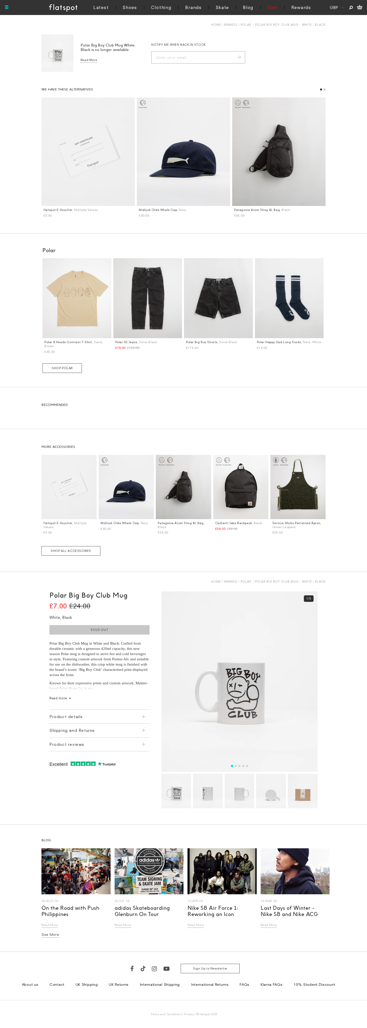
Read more (58, 698)
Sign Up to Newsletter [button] (210, 968)
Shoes (130, 7)
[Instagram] (155, 968)
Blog (248, 7)
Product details (66, 716)
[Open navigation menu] (6, 7)
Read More (89, 60)
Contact (56, 984)
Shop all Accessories (71, 551)
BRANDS (230, 24)
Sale (272, 7)
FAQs (244, 984)
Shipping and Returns (72, 730)
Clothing (161, 7)
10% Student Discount (314, 984)
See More (50, 934)
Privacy (189, 1014)
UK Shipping (87, 984)
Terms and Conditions (166, 1014)
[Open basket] (359, 7)
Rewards (301, 7)
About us (30, 984)
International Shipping (160, 984)
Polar (246, 24)
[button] (321, 89)
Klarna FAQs (272, 984)
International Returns (210, 984)
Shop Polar (62, 368)
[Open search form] (351, 7)
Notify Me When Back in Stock (178, 44)
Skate (222, 7)
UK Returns (119, 984)
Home (216, 24)
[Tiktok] (143, 968)
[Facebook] (132, 968)
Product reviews (66, 744)
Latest (101, 7)
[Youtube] (167, 968)
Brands (193, 7)
